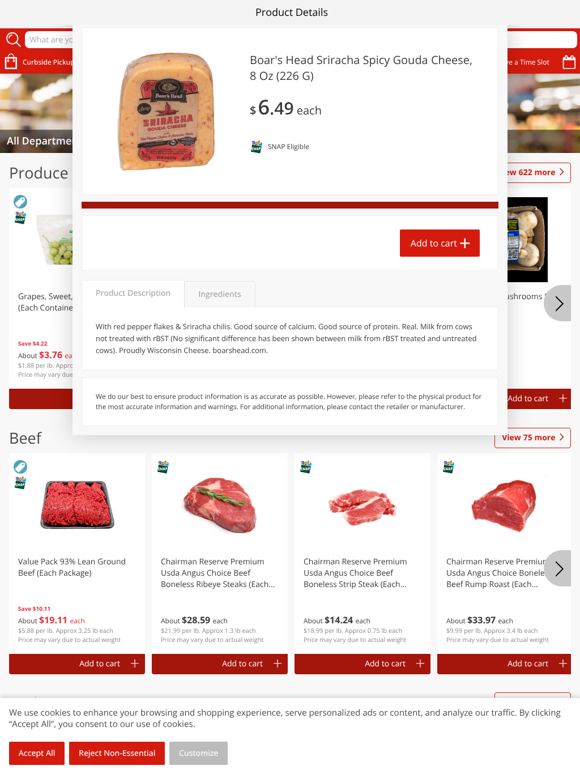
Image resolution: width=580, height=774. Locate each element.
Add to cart (434, 243)
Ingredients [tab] (219, 294)
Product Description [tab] (133, 293)
